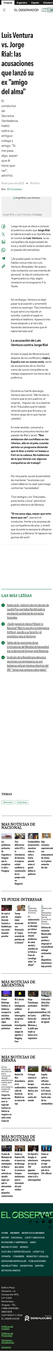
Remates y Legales (37, 1256)
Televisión (8, 802)
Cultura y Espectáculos (16, 1251)
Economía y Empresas (14, 1242)
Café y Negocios (35, 1237)
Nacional (17, 1237)
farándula (22, 802)
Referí (5, 1237)
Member (15, 1232)
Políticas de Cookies (7, 1327)
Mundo (24, 1247)
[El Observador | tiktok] (30, 1221)
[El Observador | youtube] (50, 1216)
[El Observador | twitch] (50, 1227)
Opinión (6, 1256)
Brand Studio (9, 1247)
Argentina (22, 2)
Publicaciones (37, 1261)
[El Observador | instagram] (44, 1216)
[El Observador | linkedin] (37, 1221)
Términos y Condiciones (7, 1341)
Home (4, 1232)
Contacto (6, 1347)
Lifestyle (38, 1251)
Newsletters (9, 1265)
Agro (33, 1242)
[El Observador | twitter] (33, 1216)
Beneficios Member (33, 1232)
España (39, 1265)
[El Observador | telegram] (50, 1221)
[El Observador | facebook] (39, 1216)
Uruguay (8, 2)
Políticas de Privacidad (7, 1334)
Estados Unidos (10, 1270)
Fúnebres (18, 1256)
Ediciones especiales (13, 1261)
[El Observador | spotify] (43, 1221)
